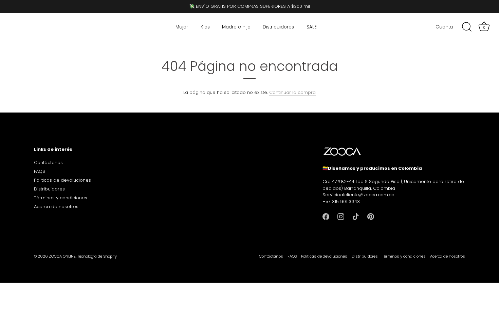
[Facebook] (325, 216)
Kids (205, 27)
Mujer (181, 27)
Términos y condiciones (60, 198)
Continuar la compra (292, 92)
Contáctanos (48, 162)
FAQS (39, 171)
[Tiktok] (355, 216)
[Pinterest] (370, 216)
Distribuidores (278, 27)
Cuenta (444, 27)
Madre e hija (236, 27)
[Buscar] (466, 27)
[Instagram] (340, 216)
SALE (312, 27)
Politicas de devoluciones (62, 180)
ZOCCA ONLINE (62, 256)
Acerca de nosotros (56, 206)
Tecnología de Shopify (97, 256)
